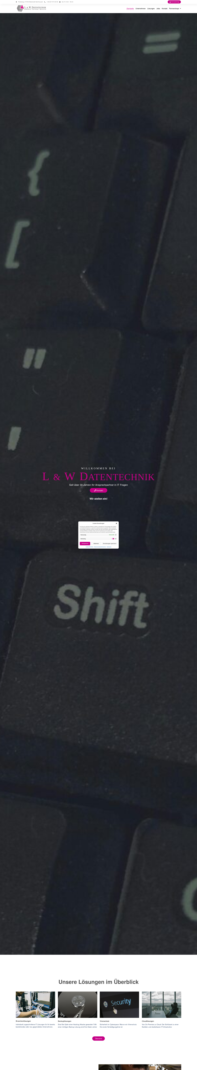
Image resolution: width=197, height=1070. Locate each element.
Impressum (109, 546)
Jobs (158, 8)
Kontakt (164, 8)
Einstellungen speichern (109, 543)
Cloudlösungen (148, 1021)
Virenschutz (104, 1021)
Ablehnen (96, 543)
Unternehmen (141, 8)
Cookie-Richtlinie (89, 546)
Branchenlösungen (23, 1021)
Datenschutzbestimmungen (100, 546)
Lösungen (151, 8)
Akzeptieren (85, 543)
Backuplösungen (64, 1021)
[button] (116, 523)
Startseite (130, 8)
